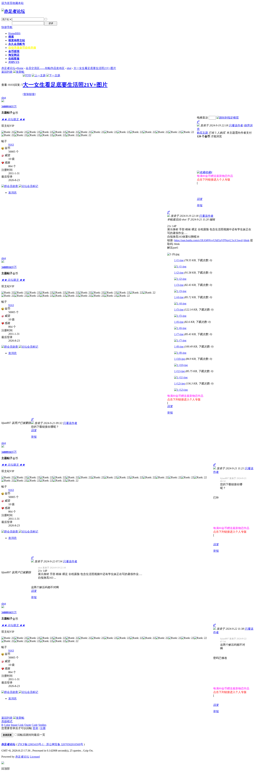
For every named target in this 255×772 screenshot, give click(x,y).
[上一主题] (39, 75)
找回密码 (64, 19)
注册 (62, 23)
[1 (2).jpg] (180, 278)
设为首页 (6, 3)
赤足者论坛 (8, 68)
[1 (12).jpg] (181, 389)
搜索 (11, 36)
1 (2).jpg (179, 272)
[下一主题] (53, 75)
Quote (27, 724)
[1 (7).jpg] (180, 340)
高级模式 (6, 721)
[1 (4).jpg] (180, 303)
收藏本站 (18, 3)
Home (14, 33)
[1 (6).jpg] (180, 328)
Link (21, 724)
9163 (9, 106)
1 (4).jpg (179, 297)
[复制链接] (29, 94)
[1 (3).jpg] (180, 291)
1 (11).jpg (179, 371)
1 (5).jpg (179, 309)
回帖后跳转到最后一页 (31, 734)
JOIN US (13, 62)
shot (69, 68)
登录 (35, 728)
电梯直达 (202, 117)
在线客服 (13, 58)
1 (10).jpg (179, 358)
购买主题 (202, 132)
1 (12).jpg (179, 383)
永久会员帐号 (16, 44)
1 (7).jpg (179, 334)
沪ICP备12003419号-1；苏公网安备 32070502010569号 (50, 744)
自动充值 (22, 47)
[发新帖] (18, 71)
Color (7, 724)
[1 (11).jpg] (181, 377)
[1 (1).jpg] (180, 266)
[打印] (27, 75)
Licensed (35, 756)
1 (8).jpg (179, 346)
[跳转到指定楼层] (227, 117)
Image (14, 724)
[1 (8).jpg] (180, 352)
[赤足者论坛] (13, 11)
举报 (199, 205)
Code (35, 724)
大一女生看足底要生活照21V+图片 (95, 68)
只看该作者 (236, 125)
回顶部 (5, 768)
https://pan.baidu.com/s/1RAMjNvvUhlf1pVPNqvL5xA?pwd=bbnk (211, 240)
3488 (4, 106)
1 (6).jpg (179, 321)
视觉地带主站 (16, 40)
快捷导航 (6, 27)
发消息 (12, 192)
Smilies (42, 724)
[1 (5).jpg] (180, 315)
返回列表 (6, 71)
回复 (199, 199)
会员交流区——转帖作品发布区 (45, 68)
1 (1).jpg (179, 260)
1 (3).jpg (179, 284)
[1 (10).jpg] (181, 365)
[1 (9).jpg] (173, 254)
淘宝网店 (13, 54)
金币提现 (13, 51)
